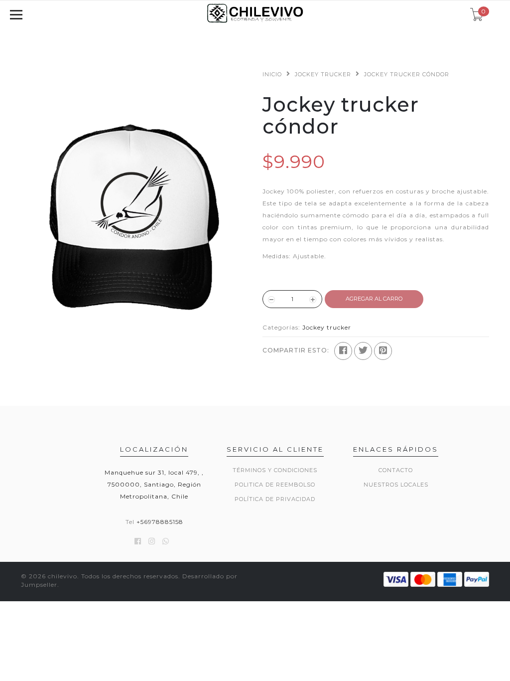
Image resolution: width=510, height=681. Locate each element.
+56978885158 (159, 521)
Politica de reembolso (275, 484)
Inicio (272, 74)
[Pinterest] (383, 351)
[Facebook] (343, 351)
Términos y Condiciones (275, 470)
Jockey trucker (323, 74)
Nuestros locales (396, 484)
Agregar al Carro (374, 298)
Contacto (396, 470)
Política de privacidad (275, 499)
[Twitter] (363, 351)
